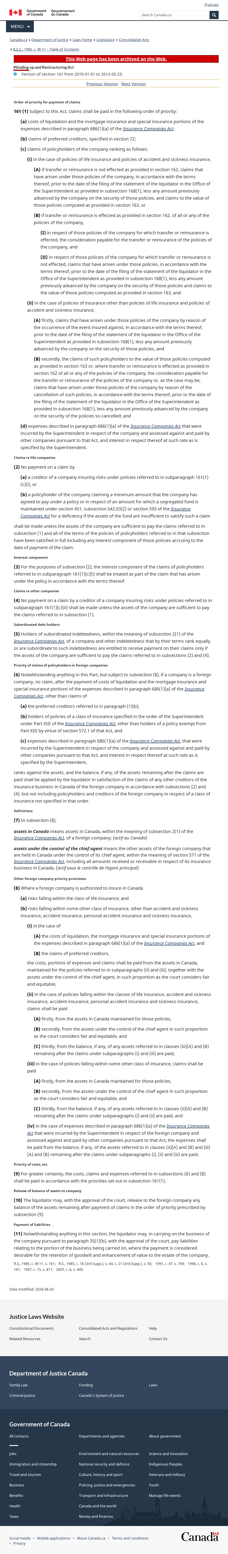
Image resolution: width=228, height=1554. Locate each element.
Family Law (18, 1385)
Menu (18, 26)
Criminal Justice (22, 1395)
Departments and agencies (102, 1436)
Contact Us (158, 1338)
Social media (20, 1538)
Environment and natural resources (109, 1453)
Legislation (105, 39)
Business (16, 1485)
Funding (86, 1385)
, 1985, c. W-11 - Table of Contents (46, 49)
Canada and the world (97, 1506)
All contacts (19, 1436)
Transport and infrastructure (103, 1495)
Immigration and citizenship (33, 1464)
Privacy (19, 1543)
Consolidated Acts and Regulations (108, 1328)
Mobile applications (53, 1538)
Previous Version (102, 83)
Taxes (14, 1516)
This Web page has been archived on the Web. (116, 59)
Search (85, 1338)
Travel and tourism (25, 1474)
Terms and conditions (130, 1538)
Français (212, 4)
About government (165, 1436)
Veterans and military (167, 1474)
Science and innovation (168, 1453)
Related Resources (25, 1338)
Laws (153, 1385)
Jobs (12, 1453)
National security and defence (104, 1464)
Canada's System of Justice (101, 1395)
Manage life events (165, 1495)
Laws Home (82, 39)
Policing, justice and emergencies (107, 1485)
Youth (154, 1485)
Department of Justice (49, 39)
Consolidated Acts (134, 39)
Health (14, 1506)
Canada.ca (18, 39)
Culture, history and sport (100, 1474)
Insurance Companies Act (148, 129)
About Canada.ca (91, 1538)
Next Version (133, 83)
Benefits (16, 1495)
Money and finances (96, 1516)
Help (153, 1328)
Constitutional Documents (31, 1328)
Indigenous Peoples (165, 1464)
